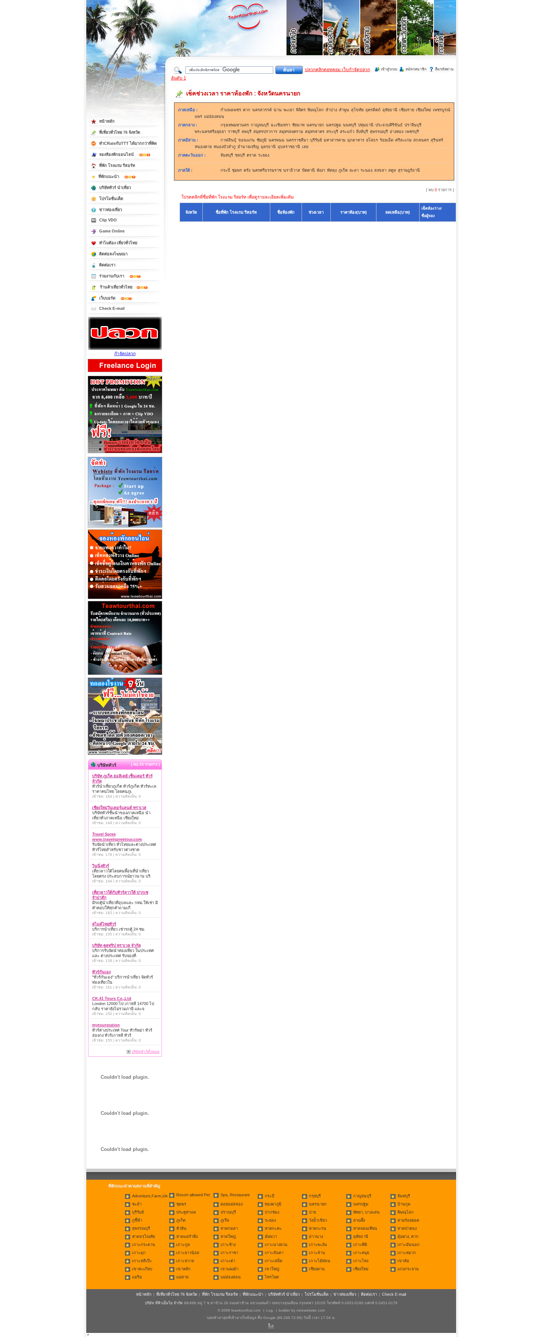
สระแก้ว (347, 131)
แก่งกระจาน (408, 1269)
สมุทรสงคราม (291, 131)
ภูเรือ (224, 1220)
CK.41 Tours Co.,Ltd (111, 998)
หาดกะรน (317, 1228)
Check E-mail (112, 308)
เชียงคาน (317, 1269)
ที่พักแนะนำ (109, 176)
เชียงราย (406, 110)
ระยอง (263, 155)
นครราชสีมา (297, 140)
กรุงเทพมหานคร (234, 125)
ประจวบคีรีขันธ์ (389, 125)
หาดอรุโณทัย (143, 1236)
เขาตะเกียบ (142, 1269)
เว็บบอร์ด (108, 298)
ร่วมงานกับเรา (112, 276)
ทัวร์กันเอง (101, 972)
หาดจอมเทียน (365, 1228)
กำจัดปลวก (125, 353)
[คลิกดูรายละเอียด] (125, 453)
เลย (305, 146)
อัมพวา (271, 1236)
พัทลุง (332, 170)
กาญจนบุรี (260, 125)
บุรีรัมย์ (316, 140)
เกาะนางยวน (276, 1244)
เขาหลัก (183, 1269)
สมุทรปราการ (265, 131)
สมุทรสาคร (314, 131)
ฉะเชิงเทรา (280, 125)
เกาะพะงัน (318, 1244)
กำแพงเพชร (230, 110)
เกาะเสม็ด (273, 1261)
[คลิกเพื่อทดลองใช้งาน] (125, 754)
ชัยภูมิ (262, 140)
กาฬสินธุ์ (228, 140)
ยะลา (354, 170)
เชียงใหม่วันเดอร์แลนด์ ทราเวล (119, 807)
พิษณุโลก (316, 110)
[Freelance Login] (125, 372)
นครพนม (276, 140)
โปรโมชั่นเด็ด (111, 198)
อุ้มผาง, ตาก (407, 1236)
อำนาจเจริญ (248, 146)
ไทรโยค (272, 1277)
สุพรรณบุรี (379, 131)
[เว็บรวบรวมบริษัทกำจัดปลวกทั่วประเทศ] (125, 348)
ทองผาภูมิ (273, 1204)
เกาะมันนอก (408, 1244)
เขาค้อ (403, 1261)
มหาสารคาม (334, 140)
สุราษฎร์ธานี (409, 170)
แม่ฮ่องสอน (214, 116)
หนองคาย (203, 146)
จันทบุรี (226, 155)
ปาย (312, 1212)
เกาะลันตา (274, 1252)
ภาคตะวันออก (190, 155)
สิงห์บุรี (362, 131)
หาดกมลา (229, 1228)
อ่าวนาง (316, 1236)
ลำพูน (344, 110)
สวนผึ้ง (359, 1220)
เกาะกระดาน (143, 1244)
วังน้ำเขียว (318, 1220)
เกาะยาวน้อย (187, 1252)
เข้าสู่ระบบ (389, 69)
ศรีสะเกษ (403, 140)
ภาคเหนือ (186, 110)
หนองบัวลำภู (224, 146)
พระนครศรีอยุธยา (210, 131)
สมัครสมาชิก (416, 69)
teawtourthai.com (245, 1310)
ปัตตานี (308, 170)
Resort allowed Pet (193, 1195)
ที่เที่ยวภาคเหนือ (304, 37)
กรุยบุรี (315, 1196)
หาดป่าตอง (407, 1228)
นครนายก (315, 125)
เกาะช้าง (228, 1244)
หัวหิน (181, 1228)
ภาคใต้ (184, 170)
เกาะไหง (360, 1261)
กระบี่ (225, 170)
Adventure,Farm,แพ (149, 1196)
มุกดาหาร (355, 140)
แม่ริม (137, 1277)
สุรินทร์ (437, 140)
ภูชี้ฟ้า (137, 1220)
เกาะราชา (229, 1252)
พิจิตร (301, 110)
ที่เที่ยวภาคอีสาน (378, 37)
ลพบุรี (246, 131)
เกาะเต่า (227, 1261)
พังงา (321, 170)
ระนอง (366, 170)
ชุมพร (237, 170)
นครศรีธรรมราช (266, 170)
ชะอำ (137, 1204)
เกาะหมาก (406, 1252)
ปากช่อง (272, 1212)
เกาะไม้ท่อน (319, 1261)
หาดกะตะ (273, 1228)
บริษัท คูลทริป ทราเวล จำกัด (116, 945)
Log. (270, 1310)
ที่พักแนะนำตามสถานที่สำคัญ (134, 1186)
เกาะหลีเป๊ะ (142, 1261)
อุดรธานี (268, 146)
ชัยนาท (298, 125)
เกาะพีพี (360, 1244)
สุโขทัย (357, 110)
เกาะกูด (183, 1244)
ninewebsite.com (310, 1310)
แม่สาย (182, 1277)
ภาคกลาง (186, 125)
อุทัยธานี (389, 110)
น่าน (278, 110)
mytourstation (106, 1025)
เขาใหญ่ (272, 1269)
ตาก (246, 110)
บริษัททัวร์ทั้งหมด (146, 1052)
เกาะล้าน (317, 1252)
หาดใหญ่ (228, 1236)
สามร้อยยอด (408, 1220)
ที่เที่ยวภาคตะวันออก (415, 37)
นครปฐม (333, 125)
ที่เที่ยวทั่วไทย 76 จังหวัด (119, 132)
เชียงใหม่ (423, 110)
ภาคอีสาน (187, 140)
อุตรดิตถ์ (373, 110)
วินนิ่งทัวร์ (100, 866)
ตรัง (247, 170)
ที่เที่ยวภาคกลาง (341, 37)
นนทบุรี (349, 125)
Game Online (112, 231)
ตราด (251, 155)
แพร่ (198, 116)
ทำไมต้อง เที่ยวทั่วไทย (118, 243)
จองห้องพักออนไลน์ (117, 154)
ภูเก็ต (343, 170)
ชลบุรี (240, 155)
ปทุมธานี (366, 125)
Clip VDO (108, 220)
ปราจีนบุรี (412, 125)
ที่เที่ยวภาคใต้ (452, 37)
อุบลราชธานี (289, 146)
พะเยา (289, 110)
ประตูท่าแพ (186, 1212)
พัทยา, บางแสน (366, 1212)
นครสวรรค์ (262, 110)
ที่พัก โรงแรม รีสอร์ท (117, 165)
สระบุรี (332, 131)
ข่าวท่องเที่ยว (110, 209)
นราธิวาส (291, 170)
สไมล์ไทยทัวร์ (104, 924)
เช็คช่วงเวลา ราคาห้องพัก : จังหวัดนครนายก (243, 93)
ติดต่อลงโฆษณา (113, 254)
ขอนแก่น (246, 140)
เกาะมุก (139, 1252)
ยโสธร (372, 140)
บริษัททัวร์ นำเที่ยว (115, 187)
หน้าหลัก (107, 121)
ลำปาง (331, 110)
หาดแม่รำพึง (187, 1236)
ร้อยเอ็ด (386, 140)
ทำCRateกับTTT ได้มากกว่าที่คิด (128, 143)
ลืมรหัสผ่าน (444, 69)
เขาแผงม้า (229, 1269)
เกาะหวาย (185, 1261)
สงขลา (380, 170)
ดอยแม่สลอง (231, 1204)
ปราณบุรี (228, 1212)
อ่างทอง (396, 131)
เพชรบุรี (412, 131)
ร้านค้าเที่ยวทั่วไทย (116, 287)
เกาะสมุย (361, 1252)
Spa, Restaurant (235, 1195)
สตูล (392, 170)
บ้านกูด (403, 1204)
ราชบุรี (234, 131)
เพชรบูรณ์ (441, 110)
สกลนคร (421, 140)
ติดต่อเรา (107, 265)
